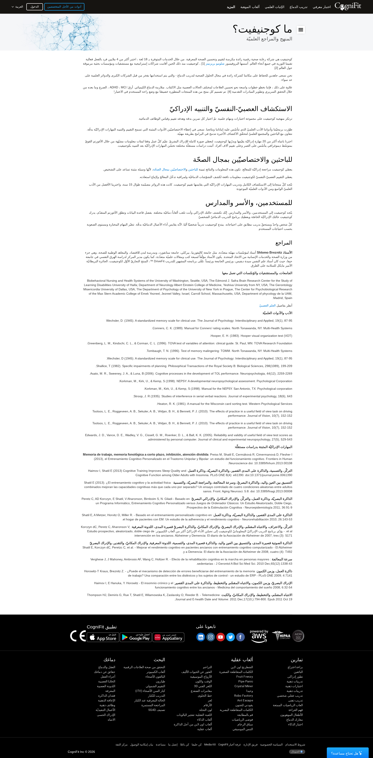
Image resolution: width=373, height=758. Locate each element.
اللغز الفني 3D (203, 686)
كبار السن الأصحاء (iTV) (150, 691)
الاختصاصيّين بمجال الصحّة (169, 169)
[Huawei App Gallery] (168, 637)
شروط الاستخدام (295, 744)
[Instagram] (210, 637)
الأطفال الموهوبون (291, 715)
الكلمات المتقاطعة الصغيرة (236, 672)
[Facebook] (240, 637)
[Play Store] (136, 637)
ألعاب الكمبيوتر (156, 672)
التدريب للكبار (156, 695)
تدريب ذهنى (295, 700)
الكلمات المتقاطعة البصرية (236, 710)
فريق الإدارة (250, 744)
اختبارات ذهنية (294, 686)
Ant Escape (245, 700)
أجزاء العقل (108, 676)
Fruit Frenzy (244, 676)
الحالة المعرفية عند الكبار (149, 700)
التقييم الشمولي (155, 686)
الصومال (295, 751)
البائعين (298, 672)
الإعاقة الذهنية (106, 700)
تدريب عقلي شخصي (290, 695)
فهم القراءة (296, 710)
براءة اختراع (295, 667)
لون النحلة (205, 710)
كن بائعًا (184, 744)
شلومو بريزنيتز (215, 63)
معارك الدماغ (294, 719)
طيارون (160, 681)
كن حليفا (197, 744)
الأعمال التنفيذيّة (105, 710)
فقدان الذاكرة (106, 695)
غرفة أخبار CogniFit (229, 744)
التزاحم (207, 667)
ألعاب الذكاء (204, 719)
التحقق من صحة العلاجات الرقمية (144, 667)
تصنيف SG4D (156, 710)
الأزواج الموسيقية (201, 676)
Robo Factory (243, 695)
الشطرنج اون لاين (242, 667)
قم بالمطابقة (245, 715)
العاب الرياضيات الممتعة (288, 705)
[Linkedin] (200, 637)
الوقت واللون (203, 681)
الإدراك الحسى (106, 715)
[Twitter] (230, 637)
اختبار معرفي (322, 7)
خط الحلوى (205, 695)
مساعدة (161, 744)
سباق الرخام (245, 724)
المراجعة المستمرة (153, 705)
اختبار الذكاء (295, 724)
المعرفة (110, 691)
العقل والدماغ (106, 667)
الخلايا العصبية (106, 681)
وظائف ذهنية (107, 705)
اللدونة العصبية (106, 686)
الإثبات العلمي (274, 7)
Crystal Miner (243, 686)
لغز (210, 700)
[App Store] (103, 637)
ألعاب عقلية (204, 729)
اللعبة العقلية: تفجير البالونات (194, 715)
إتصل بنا (173, 744)
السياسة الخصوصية (271, 744)
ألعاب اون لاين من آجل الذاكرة (193, 724)
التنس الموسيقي (242, 729)
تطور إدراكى (295, 676)
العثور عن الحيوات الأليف (196, 672)
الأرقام (208, 705)
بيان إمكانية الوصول (141, 744)
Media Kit (210, 744)
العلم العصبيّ (267, 305)
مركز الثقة (121, 744)
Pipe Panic (245, 681)
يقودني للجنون (244, 705)
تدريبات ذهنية (295, 681)
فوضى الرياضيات (242, 719)
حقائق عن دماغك (104, 672)
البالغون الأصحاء (155, 676)
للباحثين (193, 169)
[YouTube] (220, 637)
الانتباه (111, 719)
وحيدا (249, 691)
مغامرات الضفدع (201, 691)
